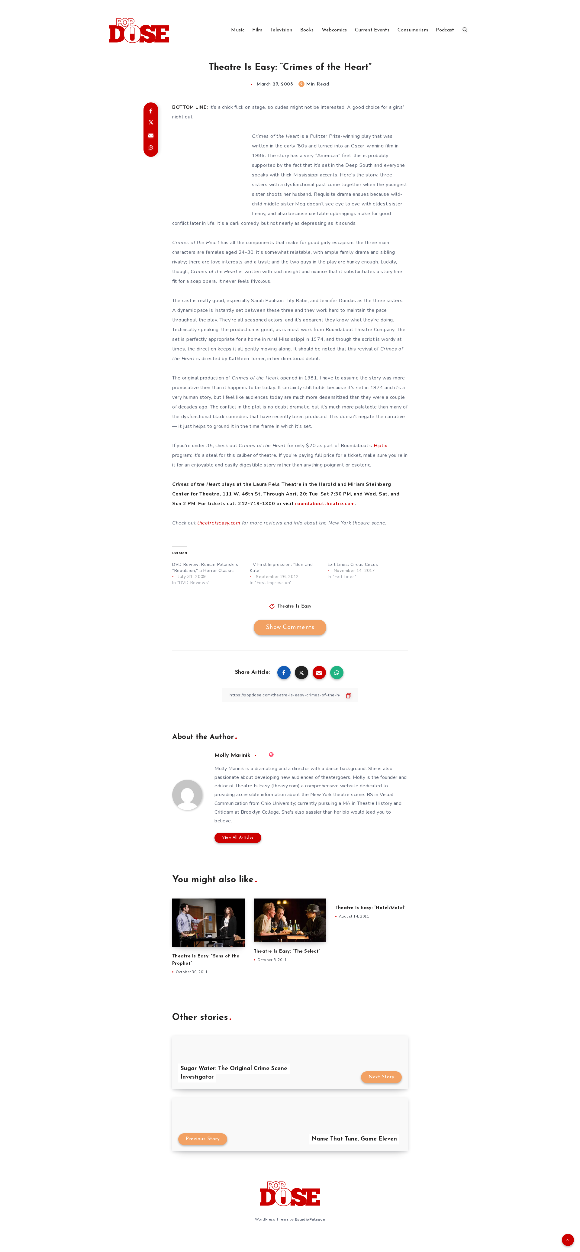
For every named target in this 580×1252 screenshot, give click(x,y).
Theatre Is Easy (294, 606)
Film (257, 30)
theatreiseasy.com (218, 523)
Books (307, 30)
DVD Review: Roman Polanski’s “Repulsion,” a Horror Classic (205, 567)
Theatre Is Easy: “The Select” (287, 951)
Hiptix (380, 445)
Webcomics (334, 30)
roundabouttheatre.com (325, 503)
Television (281, 30)
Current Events (372, 30)
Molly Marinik (232, 755)
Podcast (445, 30)
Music (237, 30)
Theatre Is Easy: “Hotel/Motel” (370, 908)
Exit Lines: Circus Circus (353, 564)
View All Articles (238, 838)
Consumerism (413, 30)
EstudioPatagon (310, 1219)
